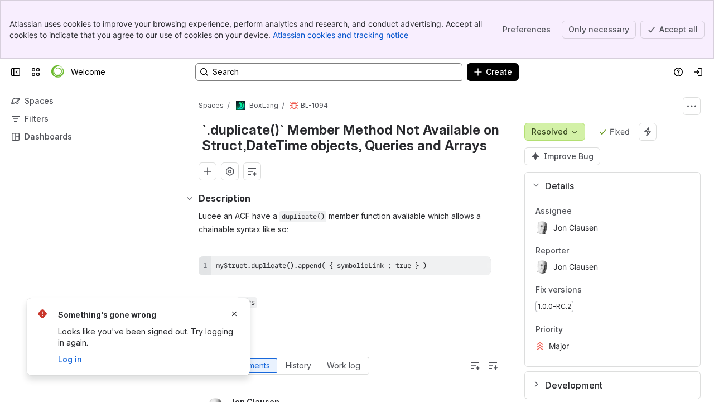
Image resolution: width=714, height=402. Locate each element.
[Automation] (648, 132)
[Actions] (692, 106)
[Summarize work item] (252, 171)
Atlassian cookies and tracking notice (340, 35)
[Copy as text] (477, 268)
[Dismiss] (234, 313)
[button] (608, 186)
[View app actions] (230, 171)
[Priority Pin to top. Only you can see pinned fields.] (571, 329)
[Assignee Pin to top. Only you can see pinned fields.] (580, 211)
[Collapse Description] (189, 198)
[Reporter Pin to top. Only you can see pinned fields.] (577, 250)
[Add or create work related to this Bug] (207, 171)
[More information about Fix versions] (592, 290)
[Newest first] (493, 365)
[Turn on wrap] (457, 268)
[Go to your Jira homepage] (57, 72)
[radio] (250, 365)
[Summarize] (475, 365)
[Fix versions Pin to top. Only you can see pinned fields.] (606, 290)
